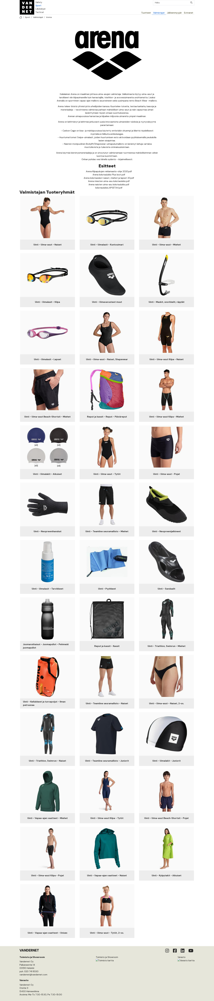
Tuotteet (146, 12)
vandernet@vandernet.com (33, 974)
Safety (38, 2)
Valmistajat (159, 12)
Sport (38, 5)
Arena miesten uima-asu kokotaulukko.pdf (109, 181)
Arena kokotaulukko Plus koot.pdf (109, 174)
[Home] (27, 7)
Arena (49, 17)
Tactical (39, 12)
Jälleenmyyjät (174, 12)
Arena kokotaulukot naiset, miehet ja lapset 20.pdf (109, 178)
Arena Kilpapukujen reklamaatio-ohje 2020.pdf (109, 171)
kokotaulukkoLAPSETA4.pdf (108, 187)
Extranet (188, 12)
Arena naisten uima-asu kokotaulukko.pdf (109, 184)
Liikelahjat (40, 8)
